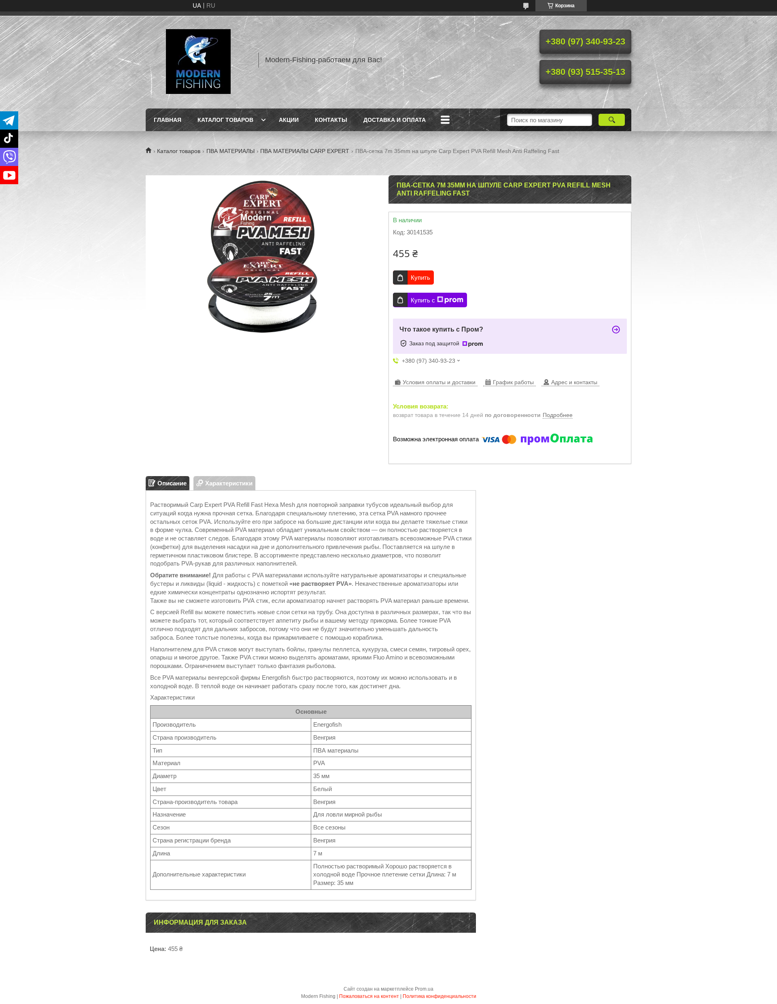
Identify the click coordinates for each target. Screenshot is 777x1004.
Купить (420, 277)
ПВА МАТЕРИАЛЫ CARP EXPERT (304, 151)
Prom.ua (424, 989)
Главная (167, 120)
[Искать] (612, 120)
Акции (289, 120)
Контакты (331, 120)
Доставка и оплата (394, 120)
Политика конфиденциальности (439, 996)
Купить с (423, 300)
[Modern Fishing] (198, 59)
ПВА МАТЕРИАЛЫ (230, 151)
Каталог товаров (225, 120)
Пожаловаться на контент (369, 996)
